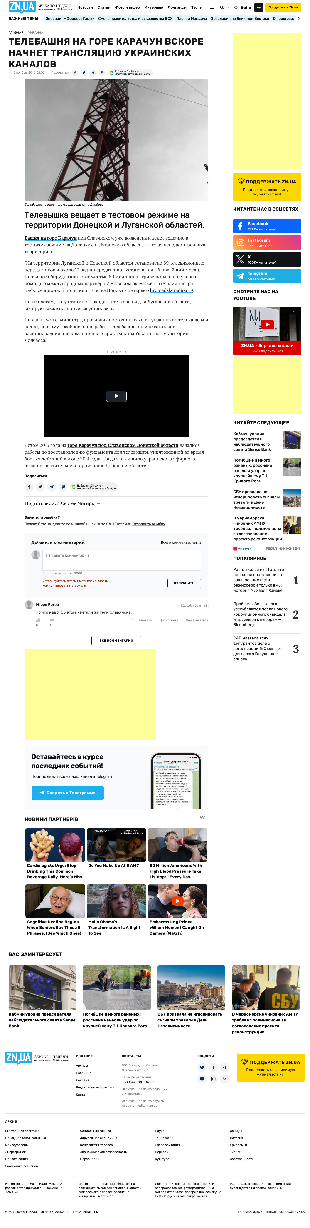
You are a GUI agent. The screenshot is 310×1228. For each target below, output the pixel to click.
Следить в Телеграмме (71, 792)
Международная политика (25, 1138)
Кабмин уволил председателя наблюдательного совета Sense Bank (252, 441)
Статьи (104, 7)
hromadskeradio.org (171, 290)
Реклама (82, 1080)
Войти (246, 8)
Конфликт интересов (96, 1145)
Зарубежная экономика (98, 1138)
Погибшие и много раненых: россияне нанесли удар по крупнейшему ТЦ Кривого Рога (252, 471)
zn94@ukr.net (132, 1094)
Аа (259, 7)
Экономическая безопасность (103, 1152)
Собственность (241, 1159)
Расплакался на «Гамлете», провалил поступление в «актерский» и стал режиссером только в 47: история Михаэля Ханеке (260, 580)
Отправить (184, 583)
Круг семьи (238, 1145)
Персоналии (89, 1159)
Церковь (161, 1152)
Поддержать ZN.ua (283, 7)
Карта (80, 1095)
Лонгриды (177, 7)
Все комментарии (116, 641)
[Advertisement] (90, 694)
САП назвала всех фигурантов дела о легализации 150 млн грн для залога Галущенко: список (257, 648)
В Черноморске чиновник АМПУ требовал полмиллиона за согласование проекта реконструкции (257, 529)
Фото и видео (127, 7)
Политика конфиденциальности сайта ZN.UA (271, 1211)
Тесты (197, 7)
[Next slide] (297, 18)
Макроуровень (16, 1145)
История (236, 1138)
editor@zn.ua (147, 1106)
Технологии (164, 1138)
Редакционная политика (95, 1087)
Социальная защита (95, 1131)
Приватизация (16, 1159)
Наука (160, 1131)
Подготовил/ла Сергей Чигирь (59, 503)
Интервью (154, 7)
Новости (85, 7)
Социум (236, 1131)
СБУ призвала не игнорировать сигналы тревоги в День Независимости (256, 499)
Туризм (235, 1152)
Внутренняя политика (22, 1131)
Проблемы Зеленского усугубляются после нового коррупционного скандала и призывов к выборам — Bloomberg (260, 614)
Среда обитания (167, 1145)
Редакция (83, 1073)
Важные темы (23, 18)
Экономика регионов (21, 1166)
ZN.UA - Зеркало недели (267, 345)
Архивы (82, 1066)
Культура (162, 1159)
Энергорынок (15, 1152)
